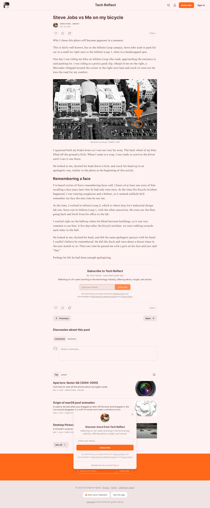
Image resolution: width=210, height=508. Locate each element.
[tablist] (65, 339)
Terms (114, 487)
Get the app (119, 494)
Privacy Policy (126, 457)
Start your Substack (97, 494)
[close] (132, 414)
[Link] (49, 178)
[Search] (168, 5)
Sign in (201, 5)
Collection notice (126, 487)
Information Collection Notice (104, 457)
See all (58, 444)
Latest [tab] (64, 374)
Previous (64, 318)
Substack (91, 502)
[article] (105, 388)
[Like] (56, 33)
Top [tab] (56, 374)
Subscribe (186, 5)
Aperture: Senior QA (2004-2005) (75, 382)
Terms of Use (118, 454)
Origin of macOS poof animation (74, 402)
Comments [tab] (60, 339)
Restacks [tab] (72, 339)
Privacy (106, 487)
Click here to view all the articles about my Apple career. (80, 386)
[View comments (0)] (63, 33)
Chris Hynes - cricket (69, 24)
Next (148, 318)
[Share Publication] (175, 5)
